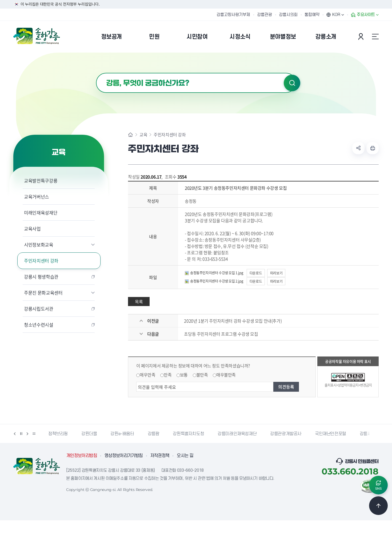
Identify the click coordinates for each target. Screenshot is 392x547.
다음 (27, 434)
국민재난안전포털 (330, 433)
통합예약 (312, 14)
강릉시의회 (288, 14)
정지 (21, 434)
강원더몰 (89, 433)
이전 (15, 434)
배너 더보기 (34, 434)
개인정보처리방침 (81, 455)
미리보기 (276, 272)
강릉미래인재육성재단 (237, 433)
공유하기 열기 (358, 148)
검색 (292, 83)
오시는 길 (185, 455)
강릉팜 (153, 433)
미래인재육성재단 (40, 212)
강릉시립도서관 (38, 308)
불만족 (202, 374)
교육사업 (32, 228)
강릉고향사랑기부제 (233, 14)
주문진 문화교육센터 (43, 292)
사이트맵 (375, 36)
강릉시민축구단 (373, 433)
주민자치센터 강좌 (41, 260)
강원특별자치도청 (188, 433)
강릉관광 (264, 14)
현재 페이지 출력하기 (372, 148)
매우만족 (147, 374)
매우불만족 (226, 374)
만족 (167, 374)
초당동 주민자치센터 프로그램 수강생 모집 (221, 334)
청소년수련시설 (38, 324)
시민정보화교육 (38, 244)
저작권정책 (160, 455)
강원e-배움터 (122, 433)
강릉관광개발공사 (285, 433)
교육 (143, 134)
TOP (378, 505)
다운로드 (256, 272)
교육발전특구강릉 (40, 180)
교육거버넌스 (36, 196)
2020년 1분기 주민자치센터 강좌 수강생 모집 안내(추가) (233, 321)
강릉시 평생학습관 (41, 276)
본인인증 (361, 36)
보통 (184, 374)
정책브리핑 (58, 433)
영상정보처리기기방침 (124, 455)
